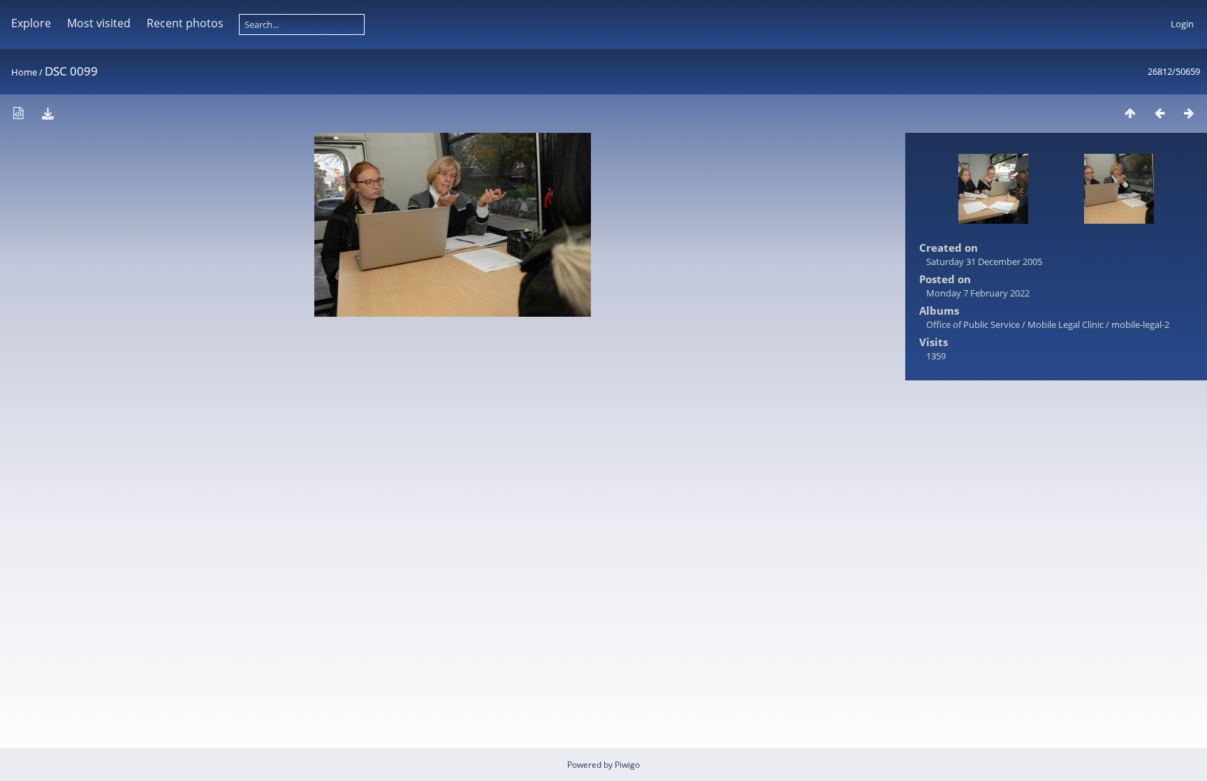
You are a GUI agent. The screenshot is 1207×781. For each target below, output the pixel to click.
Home (24, 72)
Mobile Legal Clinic (1065, 324)
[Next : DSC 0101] (1189, 113)
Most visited (99, 23)
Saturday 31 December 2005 (984, 261)
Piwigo (627, 765)
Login (1182, 23)
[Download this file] (47, 113)
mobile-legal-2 (1140, 324)
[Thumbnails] (1130, 113)
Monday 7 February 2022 (978, 293)
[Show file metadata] (18, 113)
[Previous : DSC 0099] (1159, 113)
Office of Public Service (973, 324)
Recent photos (185, 23)
